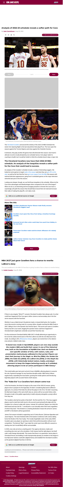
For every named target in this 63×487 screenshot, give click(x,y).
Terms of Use (52, 470)
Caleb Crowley (8, 270)
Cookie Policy (10, 473)
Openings (21, 467)
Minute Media (10, 480)
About (8, 467)
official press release (26, 339)
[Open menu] (4, 2)
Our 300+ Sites (52, 467)
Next (53, 74)
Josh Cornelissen (9, 31)
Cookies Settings (11, 476)
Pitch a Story (22, 470)
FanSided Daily (10, 470)
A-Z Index (51, 473)
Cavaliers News (14, 456)
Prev (9, 74)
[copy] (14, 35)
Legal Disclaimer (24, 473)
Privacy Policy (35, 470)
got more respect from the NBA (37, 174)
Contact (33, 467)
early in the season (30, 172)
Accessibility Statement (38, 473)
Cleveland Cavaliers (13, 145)
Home (6, 456)
